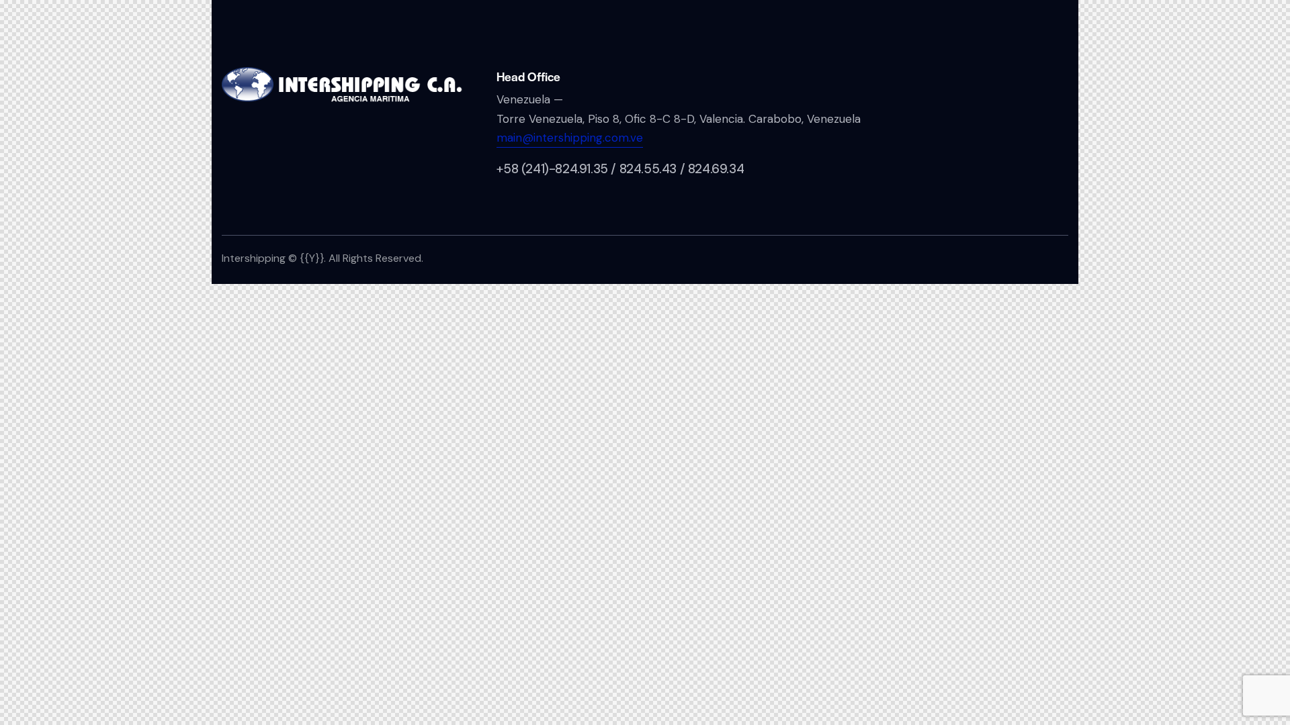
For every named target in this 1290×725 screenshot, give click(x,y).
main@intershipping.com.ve (570, 137)
